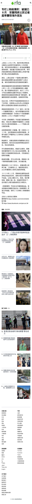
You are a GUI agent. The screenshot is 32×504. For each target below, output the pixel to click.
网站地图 (4, 490)
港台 (3, 423)
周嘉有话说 (20, 437)
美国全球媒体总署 (6, 492)
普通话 (3, 450)
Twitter (19, 454)
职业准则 (4, 484)
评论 (3, 437)
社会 (3, 429)
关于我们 (4, 476)
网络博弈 (19, 427)
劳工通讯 (19, 423)
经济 (3, 419)
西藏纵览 (19, 431)
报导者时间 (20, 415)
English (3, 469)
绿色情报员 (20, 425)
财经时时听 (20, 419)
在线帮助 (4, 478)
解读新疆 (19, 417)
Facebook (19, 452)
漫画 (3, 439)
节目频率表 (20, 459)
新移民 (19, 429)
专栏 (3, 435)
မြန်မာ (3, 454)
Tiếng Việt (4, 467)
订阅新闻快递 (20, 461)
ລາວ (3, 459)
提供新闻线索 (20, 463)
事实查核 (4, 441)
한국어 (3, 457)
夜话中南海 (20, 433)
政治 (3, 421)
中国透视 (19, 435)
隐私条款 (4, 486)
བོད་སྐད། (3, 463)
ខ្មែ (2, 461)
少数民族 (4, 433)
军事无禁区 (20, 421)
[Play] (4, 57)
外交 (3, 417)
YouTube (19, 450)
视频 (3, 444)
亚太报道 (4, 415)
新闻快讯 (4, 413)
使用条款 (4, 488)
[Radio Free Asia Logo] (16, 2)
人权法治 (4, 427)
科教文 (3, 425)
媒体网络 (4, 431)
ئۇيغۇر (3, 465)
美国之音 (4, 494)
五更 (18, 413)
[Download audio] (29, 58)
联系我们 (4, 480)
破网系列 (4, 482)
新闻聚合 (19, 457)
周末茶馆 (19, 439)
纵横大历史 (20, 441)
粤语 (3, 452)
